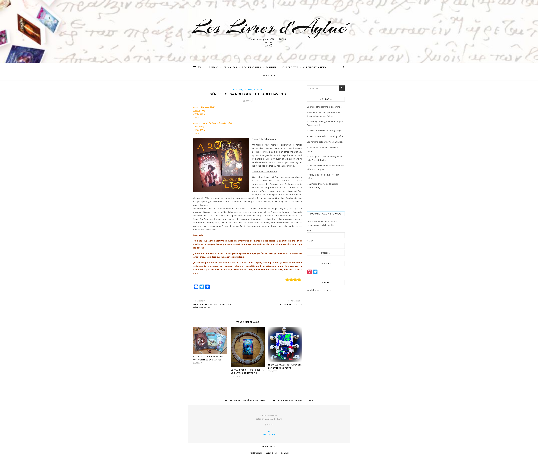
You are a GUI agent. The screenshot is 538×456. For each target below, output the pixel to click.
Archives (270, 424)
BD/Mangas (230, 67)
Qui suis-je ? (270, 75)
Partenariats (256, 452)
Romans (213, 67)
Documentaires (251, 67)
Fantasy (237, 89)
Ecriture (271, 67)
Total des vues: (314, 290)
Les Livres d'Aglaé (269, 26)
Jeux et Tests (290, 67)
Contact (284, 452)
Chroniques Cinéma (315, 67)
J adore (248, 89)
